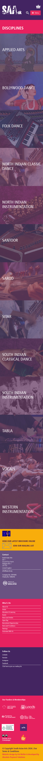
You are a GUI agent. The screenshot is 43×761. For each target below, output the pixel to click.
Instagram (5, 660)
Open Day (5, 620)
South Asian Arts (12, 10)
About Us (5, 607)
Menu (37, 13)
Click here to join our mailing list (12, 666)
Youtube (4, 657)
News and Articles (7, 618)
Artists (4, 609)
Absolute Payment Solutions (13, 757)
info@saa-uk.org (7, 571)
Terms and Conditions (8, 626)
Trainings (5, 628)
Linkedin (4, 655)
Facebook (5, 663)
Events (4, 615)
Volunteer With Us (7, 631)
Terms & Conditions (10, 752)
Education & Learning (8, 612)
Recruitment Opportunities (10, 623)
